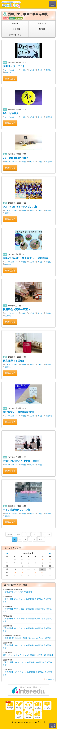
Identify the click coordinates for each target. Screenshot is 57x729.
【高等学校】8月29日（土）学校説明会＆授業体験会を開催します (28, 609)
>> (50, 553)
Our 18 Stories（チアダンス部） (21, 206)
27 (28, 572)
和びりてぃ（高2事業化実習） (20, 412)
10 (34, 534)
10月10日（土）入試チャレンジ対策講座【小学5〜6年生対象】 (28, 655)
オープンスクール (11, 70)
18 (25, 539)
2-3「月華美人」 (12, 113)
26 (22, 572)
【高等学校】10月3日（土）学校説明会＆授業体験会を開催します (28, 646)
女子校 (31, 70)
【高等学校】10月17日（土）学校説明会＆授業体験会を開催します (28, 673)
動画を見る (10, 78)
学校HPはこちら (15, 34)
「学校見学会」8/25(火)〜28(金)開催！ (18, 591)
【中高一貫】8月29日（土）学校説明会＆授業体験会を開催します (28, 600)
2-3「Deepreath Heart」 (17, 157)
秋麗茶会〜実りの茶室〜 (16, 309)
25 (15, 572)
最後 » (41, 539)
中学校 (23, 70)
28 (35, 572)
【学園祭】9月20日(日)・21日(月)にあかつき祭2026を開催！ (27, 638)
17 (20, 539)
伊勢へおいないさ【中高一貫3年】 (22, 461)
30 (50, 572)
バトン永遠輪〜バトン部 (16, 509)
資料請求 (42, 29)
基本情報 (15, 23)
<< (7, 553)
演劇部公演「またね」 (15, 66)
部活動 (48, 70)
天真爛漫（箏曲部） (14, 360)
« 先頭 (17, 534)
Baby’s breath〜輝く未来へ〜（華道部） (26, 258)
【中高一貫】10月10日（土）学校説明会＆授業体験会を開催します (28, 663)
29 (42, 572)
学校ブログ (42, 23)
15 (49, 534)
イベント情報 (15, 29)
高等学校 (8, 72)
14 (44, 534)
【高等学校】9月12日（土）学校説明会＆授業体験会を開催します (28, 629)
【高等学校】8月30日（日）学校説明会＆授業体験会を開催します (28, 619)
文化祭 (40, 70)
